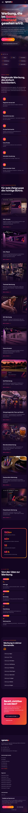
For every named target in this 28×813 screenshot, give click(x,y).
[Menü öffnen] (2, 2)
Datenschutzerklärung (6, 804)
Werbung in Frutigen (5, 788)
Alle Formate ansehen (6, 194)
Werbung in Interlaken (6, 779)
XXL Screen (3, 757)
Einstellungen (14, 809)
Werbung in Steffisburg (6, 780)
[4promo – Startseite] (9, 2)
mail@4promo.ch (6, 749)
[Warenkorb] (25, 2)
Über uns (3, 794)
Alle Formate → (4, 768)
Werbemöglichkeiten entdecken (10, 43)
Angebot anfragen (9, 39)
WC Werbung (4, 763)
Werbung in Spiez (5, 775)
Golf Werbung (4, 766)
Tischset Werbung (5, 761)
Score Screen (4, 765)
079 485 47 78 (6, 747)
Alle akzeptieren (8, 807)
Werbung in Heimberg (6, 782)
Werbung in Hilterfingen (6, 784)
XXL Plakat (3, 759)
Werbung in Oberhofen (6, 786)
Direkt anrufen (9, 720)
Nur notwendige (20, 807)
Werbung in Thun (5, 777)
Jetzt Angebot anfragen (11, 716)
